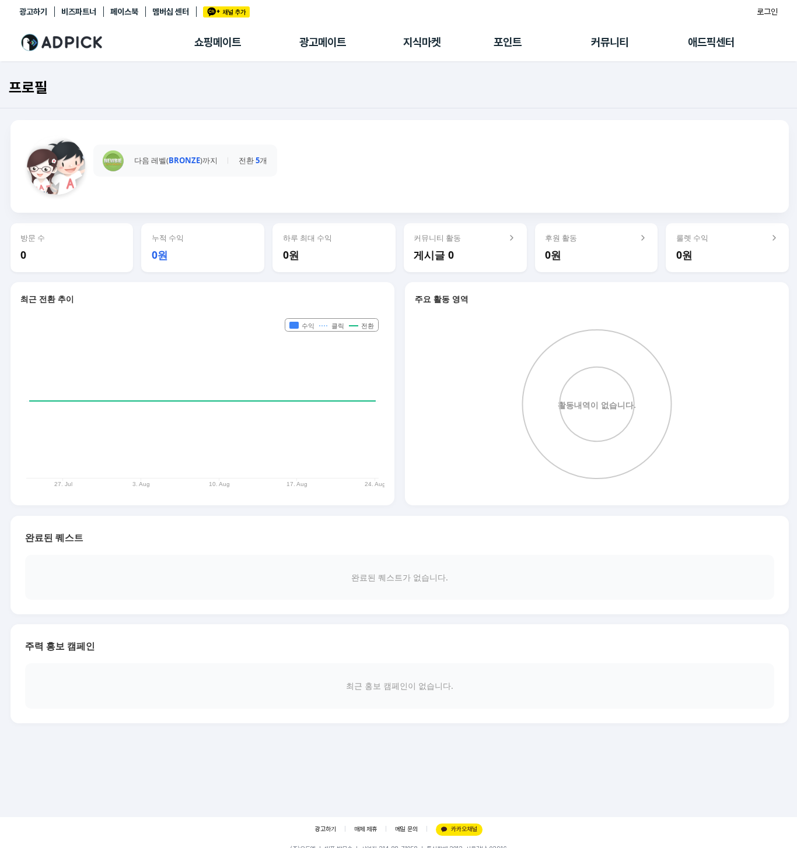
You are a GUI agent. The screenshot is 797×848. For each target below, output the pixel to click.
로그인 (767, 12)
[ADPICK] (106, 42)
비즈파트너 (78, 11)
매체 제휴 (365, 829)
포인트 (508, 42)
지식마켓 (422, 42)
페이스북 (124, 11)
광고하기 (33, 11)
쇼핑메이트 (217, 42)
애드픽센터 (711, 42)
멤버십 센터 (170, 11)
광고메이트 (322, 42)
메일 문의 (406, 829)
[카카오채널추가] (226, 12)
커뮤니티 (609, 42)
